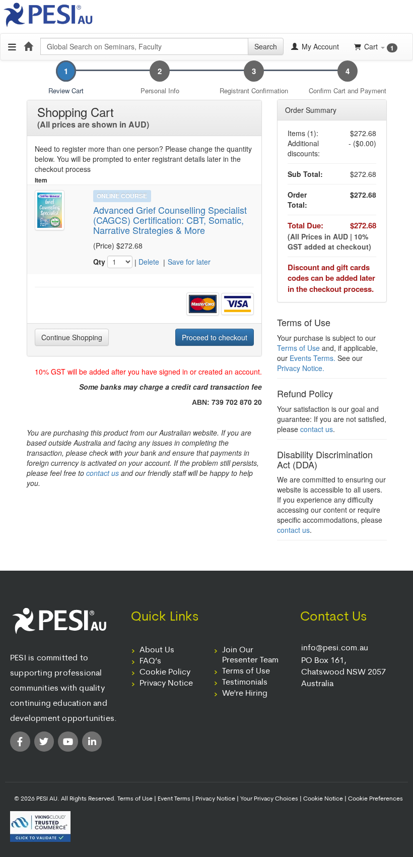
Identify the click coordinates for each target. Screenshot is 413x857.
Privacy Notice (166, 684)
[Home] (28, 46)
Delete (149, 262)
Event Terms (174, 799)
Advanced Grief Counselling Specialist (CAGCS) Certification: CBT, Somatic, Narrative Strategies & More (170, 220)
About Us (157, 650)
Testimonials (244, 683)
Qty (99, 262)
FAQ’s (150, 661)
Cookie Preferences (375, 799)
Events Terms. (312, 358)
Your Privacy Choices (269, 799)
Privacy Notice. (300, 368)
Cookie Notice (323, 799)
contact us (102, 473)
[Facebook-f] (20, 741)
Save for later (189, 262)
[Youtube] (68, 741)
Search (265, 46)
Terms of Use (298, 348)
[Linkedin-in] (92, 741)
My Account (319, 46)
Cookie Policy (165, 672)
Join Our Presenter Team (250, 655)
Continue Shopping (71, 337)
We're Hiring (244, 694)
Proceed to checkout (214, 337)
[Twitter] (44, 741)
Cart (379, 46)
